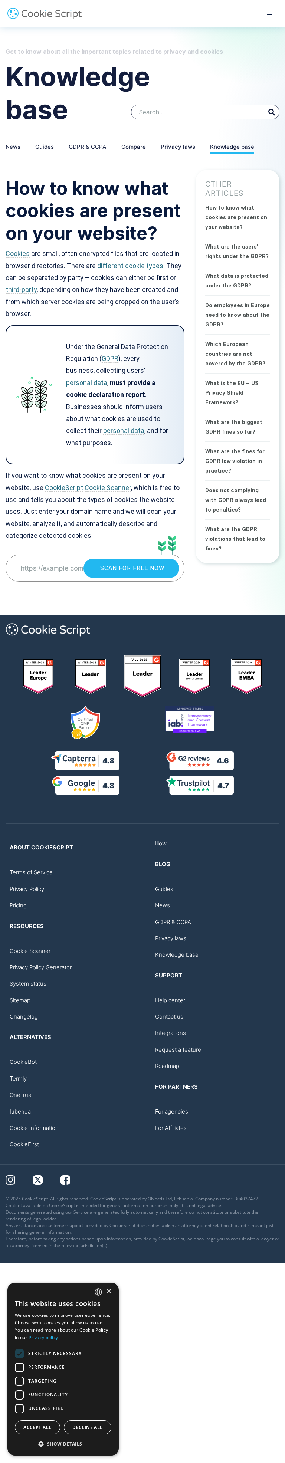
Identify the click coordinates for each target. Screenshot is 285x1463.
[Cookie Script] (44, 17)
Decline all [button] (87, 1427)
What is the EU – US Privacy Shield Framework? (232, 393)
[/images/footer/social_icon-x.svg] (46, 1179)
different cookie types (130, 266)
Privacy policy (43, 1337)
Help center (170, 1000)
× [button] (108, 1291)
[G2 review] (38, 676)
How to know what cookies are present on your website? (236, 217)
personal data (86, 383)
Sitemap (20, 1000)
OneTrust (21, 1094)
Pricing (18, 905)
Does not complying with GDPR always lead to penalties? (235, 500)
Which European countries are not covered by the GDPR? (235, 354)
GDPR (110, 358)
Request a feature (178, 1049)
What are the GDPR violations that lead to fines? (235, 539)
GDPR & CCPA (88, 146)
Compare (133, 146)
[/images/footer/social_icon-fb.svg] (73, 1179)
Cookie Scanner (108, 487)
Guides (44, 146)
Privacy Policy (27, 888)
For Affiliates (171, 1127)
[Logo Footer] (48, 640)
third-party (21, 289)
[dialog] (63, 1369)
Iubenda (20, 1111)
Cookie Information (34, 1127)
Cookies (18, 253)
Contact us (169, 1016)
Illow (161, 843)
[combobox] (98, 1292)
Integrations (170, 1032)
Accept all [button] (37, 1427)
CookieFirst (24, 1144)
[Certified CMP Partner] (85, 722)
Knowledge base (232, 146)
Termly (18, 1078)
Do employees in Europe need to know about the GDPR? (237, 315)
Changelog (24, 1016)
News (13, 146)
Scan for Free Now (131, 568)
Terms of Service (31, 872)
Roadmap (167, 1065)
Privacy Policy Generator (41, 967)
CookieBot (23, 1061)
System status (28, 983)
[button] (63, 1444)
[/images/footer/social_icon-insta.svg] (19, 1179)
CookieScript (64, 487)
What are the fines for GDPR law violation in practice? (235, 461)
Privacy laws (178, 146)
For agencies (171, 1111)
